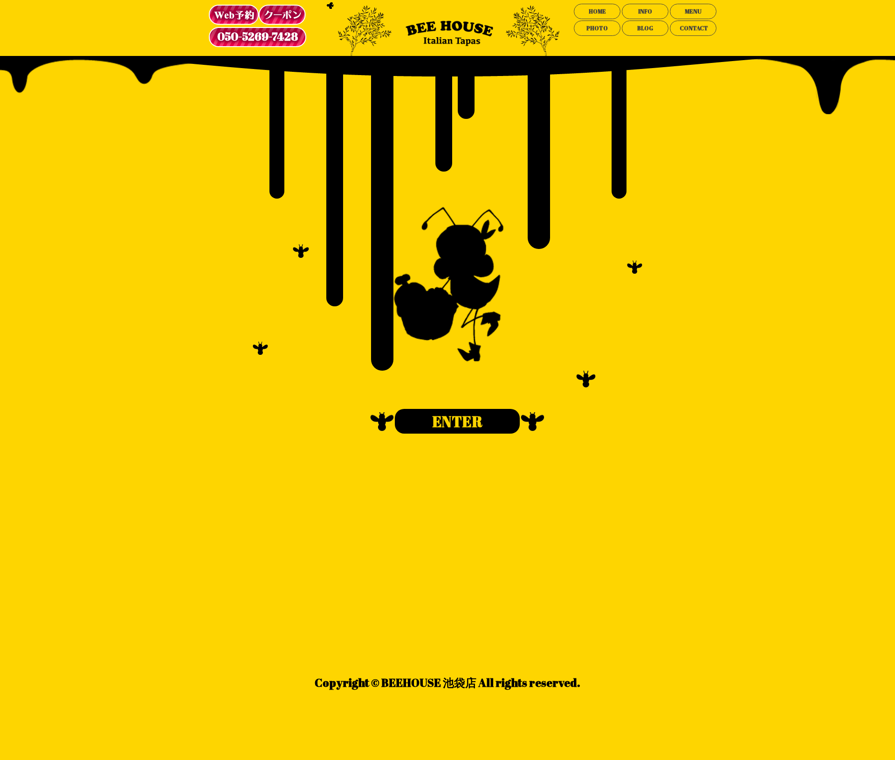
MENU (693, 11)
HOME (597, 11)
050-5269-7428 (257, 36)
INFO (645, 11)
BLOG (645, 28)
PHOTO (597, 28)
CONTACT (694, 28)
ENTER (457, 421)
